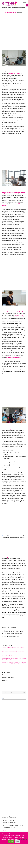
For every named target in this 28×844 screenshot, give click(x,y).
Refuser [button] (17, 841)
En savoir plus (23, 839)
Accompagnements (15, 7)
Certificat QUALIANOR (8, 831)
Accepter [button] (11, 841)
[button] (27, 5)
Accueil (9, 7)
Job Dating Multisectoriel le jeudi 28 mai (9, 655)
